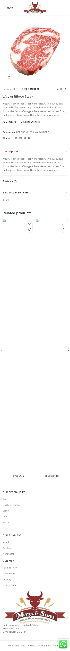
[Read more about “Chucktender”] (63, 229)
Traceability (9, 573)
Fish (5, 528)
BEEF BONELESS (31, 89)
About (6, 542)
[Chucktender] (51, 346)
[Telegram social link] (29, 138)
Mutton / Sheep (11, 505)
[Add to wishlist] (29, 224)
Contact (7, 548)
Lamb (6, 510)
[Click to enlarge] (9, 77)
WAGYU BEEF (42, 132)
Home (6, 89)
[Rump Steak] (18, 346)
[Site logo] (35, 7)
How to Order (10, 585)
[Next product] (65, 89)
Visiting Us (8, 553)
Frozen (6, 522)
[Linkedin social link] (25, 138)
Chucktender (52, 475)
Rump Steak (18, 475)
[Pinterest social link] (20, 138)
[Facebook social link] (12, 138)
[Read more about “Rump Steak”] (29, 229)
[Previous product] (57, 89)
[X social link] (16, 138)
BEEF (15, 89)
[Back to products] (61, 89)
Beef (5, 499)
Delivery (7, 579)
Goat (5, 516)
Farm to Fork (10, 567)
